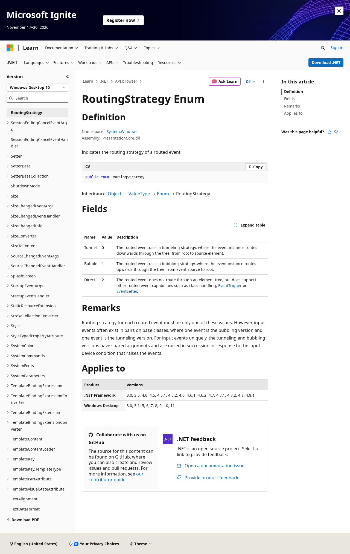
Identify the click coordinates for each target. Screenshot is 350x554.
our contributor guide (116, 477)
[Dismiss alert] (339, 11)
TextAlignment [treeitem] (24, 498)
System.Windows (122, 131)
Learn (88, 81)
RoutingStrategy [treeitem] (26, 112)
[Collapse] (68, 76)
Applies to (293, 113)
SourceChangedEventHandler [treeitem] (38, 265)
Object (114, 194)
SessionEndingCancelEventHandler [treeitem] (39, 143)
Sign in (337, 47)
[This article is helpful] (329, 132)
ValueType (139, 194)
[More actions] (263, 81)
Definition (293, 91)
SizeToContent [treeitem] (24, 245)
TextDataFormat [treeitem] (25, 509)
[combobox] (37, 87)
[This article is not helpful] (336, 132)
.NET (104, 81)
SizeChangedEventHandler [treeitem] (35, 216)
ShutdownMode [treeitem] (25, 185)
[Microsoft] (10, 47)
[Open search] (322, 48)
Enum (163, 194)
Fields (289, 98)
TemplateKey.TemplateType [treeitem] (36, 469)
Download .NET (326, 62)
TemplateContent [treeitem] (26, 439)
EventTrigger (230, 285)
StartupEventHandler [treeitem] (30, 295)
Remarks (292, 106)
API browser (126, 81)
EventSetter (126, 291)
